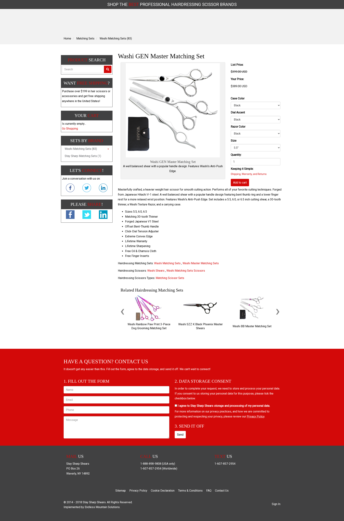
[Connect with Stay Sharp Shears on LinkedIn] (103, 188)
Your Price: (237, 79)
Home (67, 38)
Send (180, 434)
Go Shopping (70, 128)
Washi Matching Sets (167, 263)
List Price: (237, 64)
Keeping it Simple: (242, 168)
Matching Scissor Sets (170, 278)
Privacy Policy (255, 416)
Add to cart (240, 182)
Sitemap (120, 490)
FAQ (208, 490)
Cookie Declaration (163, 490)
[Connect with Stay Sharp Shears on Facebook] (70, 188)
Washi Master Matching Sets (201, 263)
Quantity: (236, 154)
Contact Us (222, 490)
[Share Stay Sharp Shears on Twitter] (86, 215)
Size (233, 140)
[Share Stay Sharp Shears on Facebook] (70, 215)
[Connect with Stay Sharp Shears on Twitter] (86, 188)
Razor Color (238, 126)
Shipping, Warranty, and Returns (249, 174)
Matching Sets (85, 38)
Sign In (276, 504)
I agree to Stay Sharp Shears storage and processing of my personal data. (223, 405)
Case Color (238, 98)
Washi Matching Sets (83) (116, 38)
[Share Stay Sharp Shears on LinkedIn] (103, 215)
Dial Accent (238, 112)
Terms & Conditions (190, 490)
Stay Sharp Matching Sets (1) (83, 156)
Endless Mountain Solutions (102, 507)
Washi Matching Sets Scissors (185, 270)
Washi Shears (155, 270)
